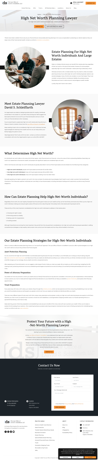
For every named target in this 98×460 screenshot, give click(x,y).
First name (57, 377)
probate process (47, 289)
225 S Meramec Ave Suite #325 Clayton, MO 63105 (88, 432)
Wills (34, 8)
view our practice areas (54, 26)
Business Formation (40, 432)
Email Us (13, 405)
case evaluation (24, 308)
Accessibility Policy (67, 432)
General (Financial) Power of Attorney (45, 440)
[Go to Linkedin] (8, 432)
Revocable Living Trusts (41, 447)
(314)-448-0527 (78, 2)
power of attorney (72, 278)
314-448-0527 (12, 403)
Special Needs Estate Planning (43, 437)
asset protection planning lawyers (16, 258)
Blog (75, 8)
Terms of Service (78, 403)
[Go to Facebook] (6, 432)
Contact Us (91, 3)
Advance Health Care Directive (43, 425)
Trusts (40, 8)
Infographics (65, 430)
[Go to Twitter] (11, 432)
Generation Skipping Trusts (42, 445)
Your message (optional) (60, 390)
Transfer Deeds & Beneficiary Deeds (44, 430)
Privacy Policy (67, 403)
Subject (75, 383)
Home (39, 14)
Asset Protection (39, 427)
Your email (57, 383)
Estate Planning (26, 8)
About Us (68, 8)
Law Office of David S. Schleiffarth (36, 124)
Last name (75, 377)
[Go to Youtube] (14, 432)
